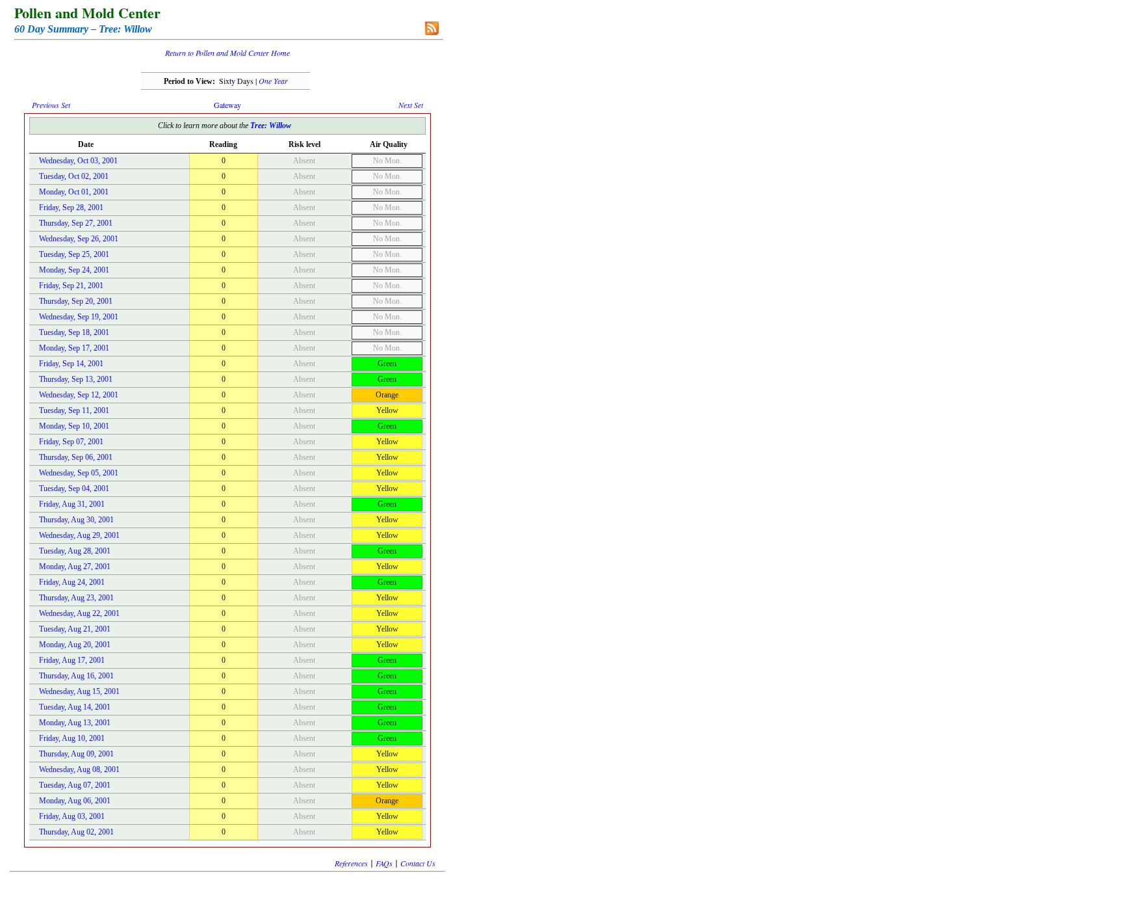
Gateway (227, 105)
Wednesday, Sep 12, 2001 (78, 394)
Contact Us (417, 863)
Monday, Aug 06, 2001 (74, 800)
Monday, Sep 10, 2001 (74, 426)
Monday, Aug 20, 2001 (74, 644)
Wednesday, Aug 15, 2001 (79, 691)
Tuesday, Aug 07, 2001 (74, 785)
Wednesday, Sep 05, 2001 (78, 472)
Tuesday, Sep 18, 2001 (74, 332)
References (351, 863)
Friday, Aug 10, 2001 (72, 738)
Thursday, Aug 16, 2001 (76, 675)
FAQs (384, 863)
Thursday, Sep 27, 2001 (75, 223)
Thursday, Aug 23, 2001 (76, 597)
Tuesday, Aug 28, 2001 (74, 550)
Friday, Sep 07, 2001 (71, 441)
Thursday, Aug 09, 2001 (76, 753)
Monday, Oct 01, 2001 (74, 191)
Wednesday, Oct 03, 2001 (78, 160)
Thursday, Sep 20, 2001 (75, 301)
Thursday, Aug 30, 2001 (76, 519)
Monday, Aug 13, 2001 (74, 722)
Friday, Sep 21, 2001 (71, 285)
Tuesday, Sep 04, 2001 (74, 488)
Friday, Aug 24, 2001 (72, 582)
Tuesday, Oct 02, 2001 (74, 176)
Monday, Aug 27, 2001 (74, 566)
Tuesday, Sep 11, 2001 (74, 410)
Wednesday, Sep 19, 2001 (78, 316)
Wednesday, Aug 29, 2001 (79, 535)
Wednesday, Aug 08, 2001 (79, 769)
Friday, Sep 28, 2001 (71, 207)
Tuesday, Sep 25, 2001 (74, 254)
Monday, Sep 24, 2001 (74, 269)
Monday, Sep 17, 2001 (74, 348)
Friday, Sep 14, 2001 (71, 363)
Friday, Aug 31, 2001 (72, 504)
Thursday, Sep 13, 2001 (75, 379)
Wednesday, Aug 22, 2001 (79, 613)
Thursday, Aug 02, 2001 (76, 831)
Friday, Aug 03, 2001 (72, 816)
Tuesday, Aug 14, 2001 (74, 707)
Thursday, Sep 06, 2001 (75, 457)
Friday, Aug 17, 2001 (72, 660)
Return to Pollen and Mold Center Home (227, 52)
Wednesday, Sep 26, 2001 (78, 238)
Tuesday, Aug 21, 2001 (74, 629)
